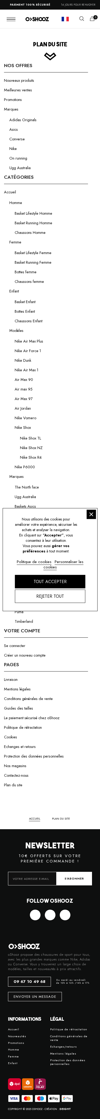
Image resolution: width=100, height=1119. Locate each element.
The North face (27, 487)
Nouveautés (17, 1036)
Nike (13, 148)
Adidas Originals (23, 120)
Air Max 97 (24, 398)
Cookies (10, 737)
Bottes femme (26, 272)
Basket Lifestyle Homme (33, 213)
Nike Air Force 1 (28, 350)
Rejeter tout (50, 596)
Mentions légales (17, 689)
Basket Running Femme (33, 262)
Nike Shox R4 (31, 457)
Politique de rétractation (23, 727)
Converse (17, 139)
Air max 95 (24, 389)
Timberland (24, 621)
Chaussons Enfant (28, 321)
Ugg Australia (20, 167)
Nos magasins (15, 765)
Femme (15, 242)
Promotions (13, 99)
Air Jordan (23, 408)
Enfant (14, 291)
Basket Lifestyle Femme (33, 252)
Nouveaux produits (19, 80)
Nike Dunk (23, 360)
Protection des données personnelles (34, 756)
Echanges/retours (63, 1047)
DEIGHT (65, 1109)
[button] (81, 19)
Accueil (10, 192)
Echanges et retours (20, 746)
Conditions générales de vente (28, 698)
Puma (19, 612)
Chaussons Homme (30, 232)
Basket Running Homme (33, 223)
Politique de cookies (34, 561)
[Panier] (92, 19)
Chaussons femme (29, 281)
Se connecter (14, 645)
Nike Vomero (25, 418)
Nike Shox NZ (31, 447)
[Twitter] (50, 915)
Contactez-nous (16, 775)
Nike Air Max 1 (26, 370)
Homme (15, 202)
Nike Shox (23, 427)
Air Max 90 (24, 379)
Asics (13, 129)
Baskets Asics (25, 506)
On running (18, 158)
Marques (11, 109)
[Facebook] (35, 915)
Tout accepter (50, 581)
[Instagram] (65, 915)
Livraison (11, 679)
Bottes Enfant (25, 311)
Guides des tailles (18, 708)
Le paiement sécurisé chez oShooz (31, 718)
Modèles (16, 330)
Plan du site (13, 785)
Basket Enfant (25, 301)
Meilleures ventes (18, 90)
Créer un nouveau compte (25, 655)
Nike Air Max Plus (29, 341)
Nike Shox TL (30, 438)
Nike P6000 (25, 467)
